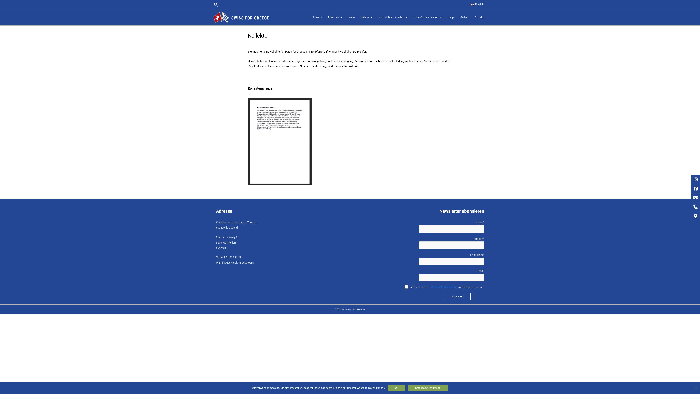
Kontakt (478, 17)
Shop (451, 17)
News (351, 17)
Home (315, 17)
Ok (396, 387)
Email (480, 271)
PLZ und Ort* (476, 254)
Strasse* (479, 238)
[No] (695, 388)
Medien (464, 17)
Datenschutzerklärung (444, 287)
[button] (216, 4)
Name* (480, 222)
